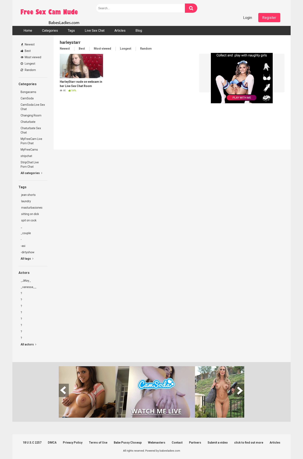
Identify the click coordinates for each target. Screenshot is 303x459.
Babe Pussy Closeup (128, 442)
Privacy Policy (72, 442)
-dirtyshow (27, 252)
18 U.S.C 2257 (32, 442)
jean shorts (28, 194)
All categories (30, 173)
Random (30, 70)
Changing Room (31, 115)
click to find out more (248, 442)
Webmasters (156, 442)
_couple (26, 233)
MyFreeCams (29, 149)
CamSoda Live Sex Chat (33, 107)
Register (269, 17)
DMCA (52, 442)
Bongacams (28, 92)
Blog (138, 31)
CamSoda (27, 98)
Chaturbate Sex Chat (31, 130)
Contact (177, 442)
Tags (71, 31)
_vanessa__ (28, 287)
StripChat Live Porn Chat (30, 164)
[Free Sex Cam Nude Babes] (49, 13)
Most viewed (32, 57)
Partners (195, 442)
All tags (26, 258)
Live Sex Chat (95, 31)
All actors (27, 344)
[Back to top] (289, 446)
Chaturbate (28, 121)
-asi (23, 246)
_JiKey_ (26, 280)
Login (247, 17)
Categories (50, 31)
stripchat (26, 156)
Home (27, 31)
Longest (29, 63)
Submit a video (218, 442)
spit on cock (28, 220)
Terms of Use (98, 442)
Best (27, 50)
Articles (120, 31)
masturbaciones (31, 207)
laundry (26, 201)
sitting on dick (30, 214)
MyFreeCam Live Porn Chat (31, 141)
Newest (29, 44)
